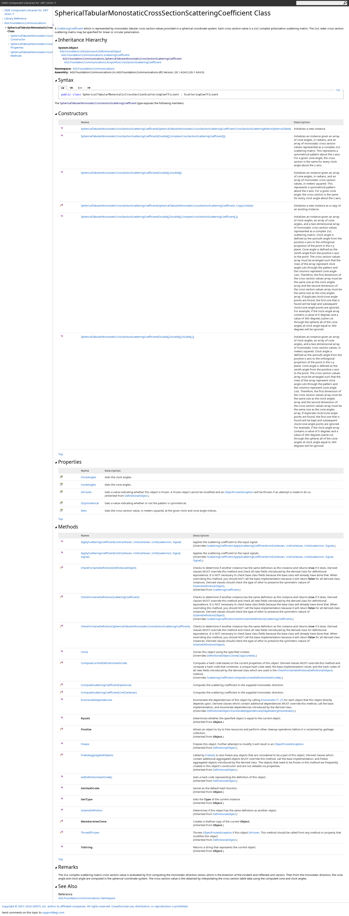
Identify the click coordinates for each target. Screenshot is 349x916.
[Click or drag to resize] (54, 25)
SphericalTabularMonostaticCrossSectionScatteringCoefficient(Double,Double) (131, 172)
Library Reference (15, 18)
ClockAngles (88, 477)
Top (60, 454)
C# (62, 88)
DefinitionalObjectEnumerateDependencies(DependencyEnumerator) (250, 711)
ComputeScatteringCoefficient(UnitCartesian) (109, 692)
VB (71, 87)
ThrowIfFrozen (90, 832)
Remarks (68, 867)
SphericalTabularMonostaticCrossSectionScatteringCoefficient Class (30, 29)
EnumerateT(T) (272, 700)
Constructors (73, 113)
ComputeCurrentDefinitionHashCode (104, 663)
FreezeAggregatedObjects (97, 755)
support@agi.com (53, 912)
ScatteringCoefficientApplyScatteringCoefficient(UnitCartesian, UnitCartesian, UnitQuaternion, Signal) (270, 545)
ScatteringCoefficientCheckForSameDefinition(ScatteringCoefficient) (249, 619)
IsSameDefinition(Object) (208, 586)
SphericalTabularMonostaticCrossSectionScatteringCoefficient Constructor (32, 37)
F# (89, 87)
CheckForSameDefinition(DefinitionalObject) (108, 568)
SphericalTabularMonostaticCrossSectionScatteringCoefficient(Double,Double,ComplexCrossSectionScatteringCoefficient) (159, 216)
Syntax (65, 80)
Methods (68, 526)
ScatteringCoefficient (70, 28)
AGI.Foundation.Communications (25, 23)
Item (84, 510)
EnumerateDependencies (96, 700)
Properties (70, 462)
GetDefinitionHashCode (96, 777)
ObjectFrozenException (239, 492)
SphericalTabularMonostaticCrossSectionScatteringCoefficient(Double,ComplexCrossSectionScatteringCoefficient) (153, 136)
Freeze (85, 744)
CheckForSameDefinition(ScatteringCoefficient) (110, 597)
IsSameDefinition (91, 810)
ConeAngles (88, 484)
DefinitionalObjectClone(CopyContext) (231, 655)
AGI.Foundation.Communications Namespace (86, 898)
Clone (84, 652)
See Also (67, 886)
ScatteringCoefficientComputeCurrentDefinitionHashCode (244, 677)
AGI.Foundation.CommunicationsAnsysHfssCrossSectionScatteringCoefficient (112, 62)
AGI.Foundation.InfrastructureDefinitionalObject (90, 51)
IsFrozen (86, 492)
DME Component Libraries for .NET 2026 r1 (26, 12)
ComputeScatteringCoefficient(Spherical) (106, 685)
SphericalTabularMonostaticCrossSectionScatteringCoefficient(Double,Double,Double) (137, 336)
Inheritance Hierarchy (82, 40)
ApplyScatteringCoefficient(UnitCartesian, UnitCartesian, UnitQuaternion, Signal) (131, 542)
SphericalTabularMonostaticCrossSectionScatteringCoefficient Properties (32, 45)
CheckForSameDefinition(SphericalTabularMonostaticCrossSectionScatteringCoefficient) (135, 626)
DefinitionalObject (136, 495)
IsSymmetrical (90, 503)
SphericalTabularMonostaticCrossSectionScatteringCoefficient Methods (32, 53)
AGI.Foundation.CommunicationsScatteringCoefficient (95, 55)
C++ (80, 87)
